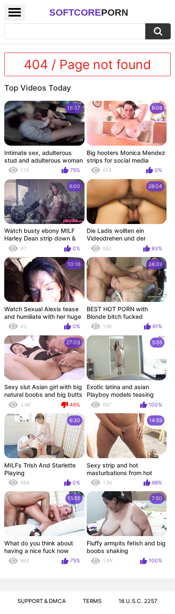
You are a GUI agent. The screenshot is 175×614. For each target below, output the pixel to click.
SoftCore (88, 12)
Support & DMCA (41, 600)
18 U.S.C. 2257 (138, 600)
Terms (92, 600)
